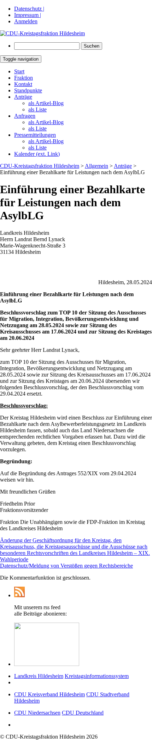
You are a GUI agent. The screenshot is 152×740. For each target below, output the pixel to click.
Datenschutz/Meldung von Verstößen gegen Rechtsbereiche (66, 566)
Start (19, 71)
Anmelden (25, 21)
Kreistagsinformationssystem (97, 676)
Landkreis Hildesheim (38, 676)
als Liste (37, 109)
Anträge (23, 97)
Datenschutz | (29, 9)
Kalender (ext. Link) (37, 154)
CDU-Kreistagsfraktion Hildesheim (39, 166)
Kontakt (23, 84)
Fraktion (23, 78)
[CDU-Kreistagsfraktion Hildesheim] (42, 33)
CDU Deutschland (83, 713)
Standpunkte (28, 90)
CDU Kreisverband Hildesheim (49, 694)
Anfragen (24, 116)
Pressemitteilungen (35, 135)
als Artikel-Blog (46, 103)
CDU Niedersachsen (37, 713)
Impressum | (27, 15)
